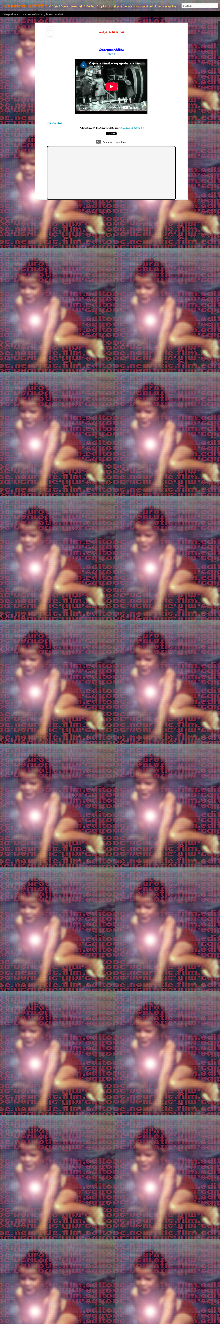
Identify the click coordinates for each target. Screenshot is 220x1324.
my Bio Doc (54, 122)
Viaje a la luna (111, 32)
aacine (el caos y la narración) (43, 14)
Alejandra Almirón (132, 127)
